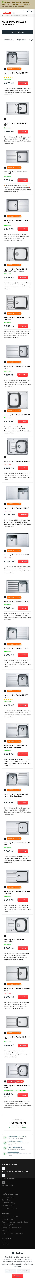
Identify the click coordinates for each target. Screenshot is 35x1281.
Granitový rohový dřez (10, 1208)
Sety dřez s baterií (8, 1205)
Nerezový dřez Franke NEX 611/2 (16, 648)
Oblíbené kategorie (10, 1194)
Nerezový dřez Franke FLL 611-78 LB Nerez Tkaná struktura (16, 270)
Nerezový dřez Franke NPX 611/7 (16, 508)
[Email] (3, 1175)
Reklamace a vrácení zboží (12, 1228)
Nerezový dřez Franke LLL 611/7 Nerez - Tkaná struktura (16, 746)
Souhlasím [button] (17, 1276)
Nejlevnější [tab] (21, 40)
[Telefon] (3, 1168)
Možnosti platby (8, 1225)
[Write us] (3, 1182)
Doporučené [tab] (8, 40)
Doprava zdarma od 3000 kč (17, 1136)
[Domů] (9, 12)
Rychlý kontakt (7, 1185)
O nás (4, 1241)
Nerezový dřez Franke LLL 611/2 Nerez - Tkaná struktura (16, 795)
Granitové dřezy (7, 1197)
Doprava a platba (8, 1219)
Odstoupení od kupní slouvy (12, 1233)
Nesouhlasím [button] (23, 1271)
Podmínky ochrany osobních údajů (15, 1222)
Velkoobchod (7, 1230)
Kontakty (5, 1244)
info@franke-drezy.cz (9, 1178)
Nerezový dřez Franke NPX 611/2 (16, 555)
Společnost (7, 1239)
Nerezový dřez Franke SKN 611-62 (17, 415)
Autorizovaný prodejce (15, 1141)
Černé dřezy (6, 1200)
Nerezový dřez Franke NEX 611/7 (16, 601)
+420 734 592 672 (17, 1123)
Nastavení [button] (10, 1271)
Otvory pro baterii (13, 1152)
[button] (23, 83)
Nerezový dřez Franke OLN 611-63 (17, 461)
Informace (6, 1214)
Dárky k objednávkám (15, 1147)
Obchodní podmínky (10, 1216)
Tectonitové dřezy (8, 1203)
